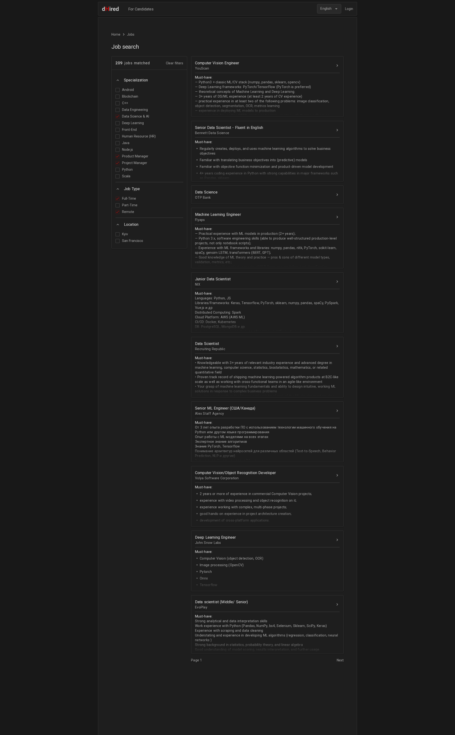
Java (125, 143)
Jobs (130, 34)
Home (115, 34)
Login (349, 9)
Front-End (129, 130)
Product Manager (135, 156)
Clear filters (174, 63)
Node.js (127, 149)
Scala (126, 176)
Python (127, 169)
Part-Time (129, 205)
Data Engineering (135, 110)
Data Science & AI (135, 116)
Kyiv (125, 234)
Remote (128, 212)
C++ (125, 103)
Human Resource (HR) (139, 136)
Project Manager (134, 163)
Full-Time (129, 198)
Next (340, 660)
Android (128, 90)
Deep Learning (133, 123)
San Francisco (132, 241)
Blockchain (130, 96)
